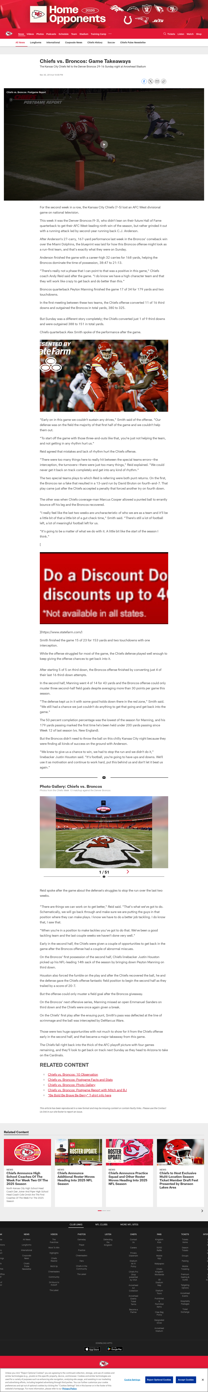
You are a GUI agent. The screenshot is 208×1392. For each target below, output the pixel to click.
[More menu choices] (110, 33)
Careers (133, 1247)
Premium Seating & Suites (185, 1277)
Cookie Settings (132, 1379)
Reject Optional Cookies (159, 1379)
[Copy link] (163, 81)
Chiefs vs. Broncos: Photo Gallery (71, 1085)
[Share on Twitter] (150, 83)
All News (26, 1239)
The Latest (54, 1290)
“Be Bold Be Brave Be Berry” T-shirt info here (79, 1095)
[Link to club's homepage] (9, 33)
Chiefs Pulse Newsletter (26, 1266)
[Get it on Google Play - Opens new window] (114, 1351)
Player (81, 1245)
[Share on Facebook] (144, 83)
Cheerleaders (54, 1271)
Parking (185, 1261)
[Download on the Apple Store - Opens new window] (92, 1349)
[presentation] (203, 1211)
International (26, 1250)
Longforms (26, 1245)
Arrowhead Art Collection (133, 1288)
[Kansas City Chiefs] (104, 1364)
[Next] (128, 872)
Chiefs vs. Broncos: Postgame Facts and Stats (80, 1079)
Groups (185, 1255)
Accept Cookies (186, 1379)
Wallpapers (159, 1263)
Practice (81, 1250)
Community (54, 1277)
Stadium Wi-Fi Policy (133, 1263)
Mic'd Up (54, 1266)
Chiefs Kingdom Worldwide (159, 1272)
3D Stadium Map (159, 1282)
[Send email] (157, 83)
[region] (104, 1380)
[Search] (164, 33)
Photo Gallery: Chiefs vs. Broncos (71, 786)
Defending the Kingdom (108, 1242)
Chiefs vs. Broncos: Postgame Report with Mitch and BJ (87, 1090)
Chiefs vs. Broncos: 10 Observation (73, 1074)
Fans (82, 1261)
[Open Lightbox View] (104, 839)
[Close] (202, 1379)
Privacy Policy (69, 1388)
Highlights (54, 1253)
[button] (104, 144)
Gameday (82, 1239)
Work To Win (53, 1247)
